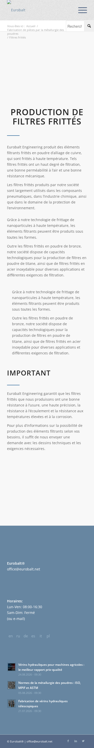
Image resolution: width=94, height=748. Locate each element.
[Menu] (80, 10)
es (33, 635)
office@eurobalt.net (23, 569)
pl (48, 635)
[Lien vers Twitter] (83, 741)
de (26, 635)
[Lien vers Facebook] (68, 741)
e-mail (18, 618)
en (11, 635)
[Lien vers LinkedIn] (75, 741)
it (41, 635)
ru (18, 635)
